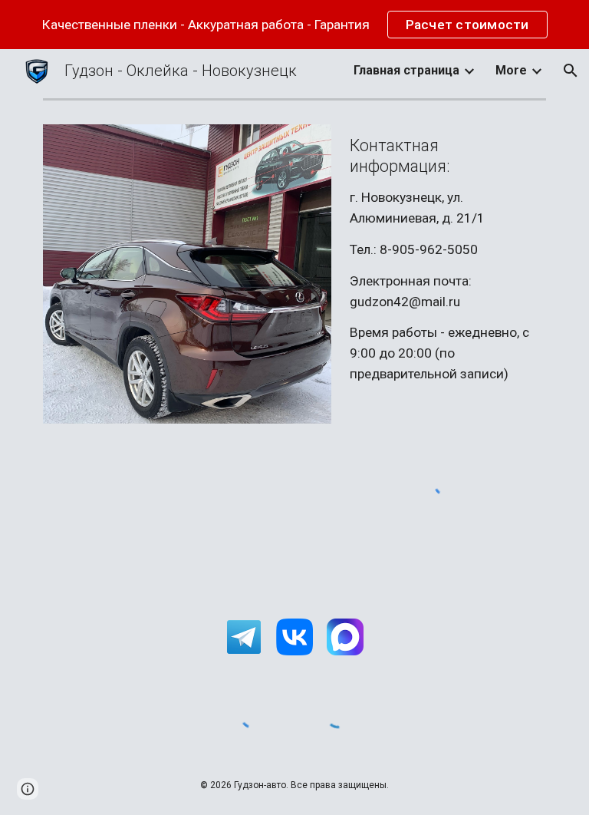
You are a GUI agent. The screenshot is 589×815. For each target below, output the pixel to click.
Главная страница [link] (406, 70)
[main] (444, 259)
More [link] (511, 70)
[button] (570, 70)
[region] (294, 24)
